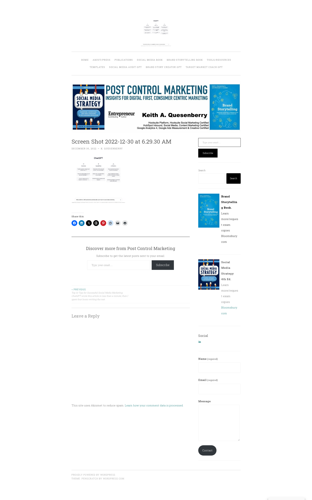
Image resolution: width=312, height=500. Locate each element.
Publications (123, 59)
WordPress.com (113, 478)
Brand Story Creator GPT (164, 67)
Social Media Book (150, 59)
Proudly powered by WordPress (93, 474)
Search (201, 170)
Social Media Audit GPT (125, 67)
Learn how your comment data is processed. (154, 405)
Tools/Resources (219, 59)
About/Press (101, 59)
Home (85, 59)
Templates (97, 67)
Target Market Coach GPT (204, 67)
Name (208, 359)
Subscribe (163, 265)
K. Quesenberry (112, 148)
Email (208, 380)
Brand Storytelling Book (185, 59)
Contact (207, 450)
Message (204, 401)
